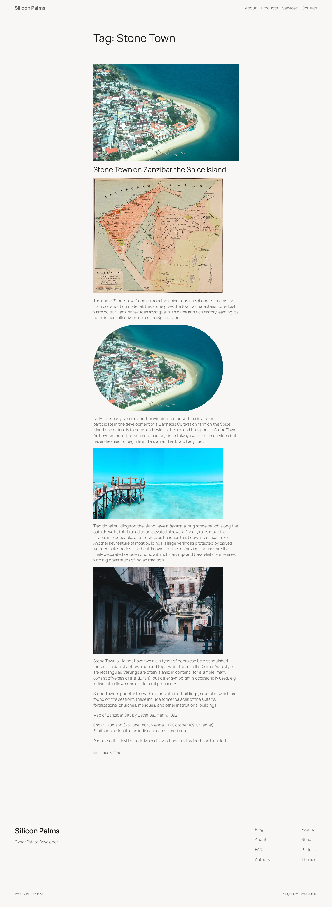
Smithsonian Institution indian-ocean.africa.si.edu (140, 730)
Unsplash (219, 740)
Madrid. (151, 740)
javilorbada (169, 740)
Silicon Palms (30, 8)
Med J (198, 740)
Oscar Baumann (152, 715)
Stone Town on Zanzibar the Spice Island (159, 169)
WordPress (309, 893)
